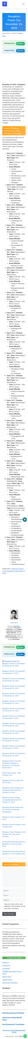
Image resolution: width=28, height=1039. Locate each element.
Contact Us (6, 965)
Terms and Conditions (10, 983)
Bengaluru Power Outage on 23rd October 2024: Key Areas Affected (14, 834)
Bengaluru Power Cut (12, 661)
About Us (5, 962)
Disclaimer (6, 968)
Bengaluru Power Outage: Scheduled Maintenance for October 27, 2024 (12, 800)
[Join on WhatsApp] (25, 1036)
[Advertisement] (14, 68)
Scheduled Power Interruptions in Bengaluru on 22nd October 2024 (14, 844)
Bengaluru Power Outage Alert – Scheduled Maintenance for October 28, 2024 (13, 790)
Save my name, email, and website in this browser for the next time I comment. (14, 906)
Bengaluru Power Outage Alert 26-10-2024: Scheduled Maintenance (12, 809)
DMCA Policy (7, 977)
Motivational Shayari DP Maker (13, 1013)
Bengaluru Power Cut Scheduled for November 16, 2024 (13, 571)
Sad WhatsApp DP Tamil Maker (13, 1024)
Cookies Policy (7, 980)
